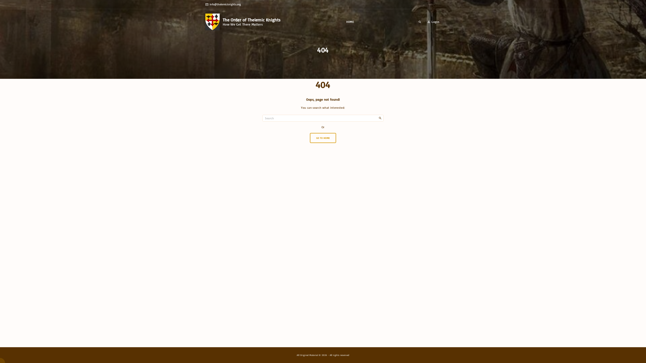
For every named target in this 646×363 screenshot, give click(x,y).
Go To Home (323, 137)
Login (435, 22)
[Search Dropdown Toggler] (420, 22)
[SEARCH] (380, 118)
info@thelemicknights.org (225, 4)
